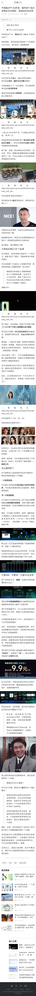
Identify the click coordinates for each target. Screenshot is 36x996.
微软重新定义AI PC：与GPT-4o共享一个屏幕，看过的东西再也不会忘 (25, 897)
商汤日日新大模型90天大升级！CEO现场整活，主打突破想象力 (25, 917)
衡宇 (16, 879)
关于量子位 (8, 989)
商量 (15, 862)
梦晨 (16, 889)
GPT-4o (4, 862)
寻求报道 (22, 989)
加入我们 (15, 989)
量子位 (26, 14)
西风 (16, 900)
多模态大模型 (22, 862)
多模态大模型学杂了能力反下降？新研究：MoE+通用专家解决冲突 (25, 876)
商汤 (10, 862)
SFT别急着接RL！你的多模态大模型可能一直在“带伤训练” (25, 927)
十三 (5, 14)
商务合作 (28, 989)
